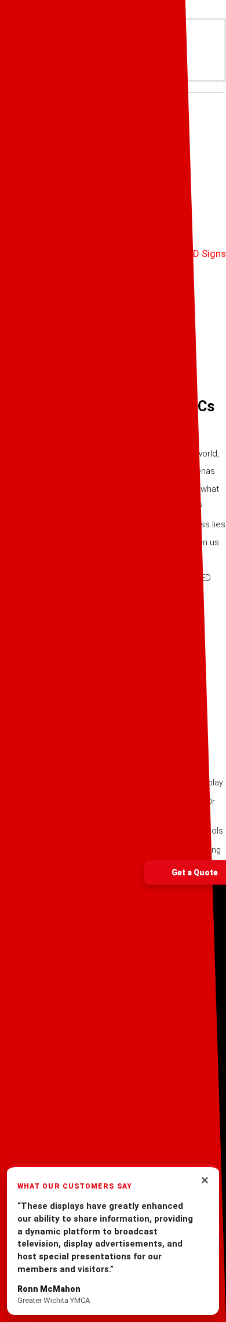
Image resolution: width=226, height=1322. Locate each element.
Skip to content (33, 9)
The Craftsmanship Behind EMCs (107, 406)
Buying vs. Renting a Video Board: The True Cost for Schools (111, 830)
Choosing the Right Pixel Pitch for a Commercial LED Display (111, 782)
